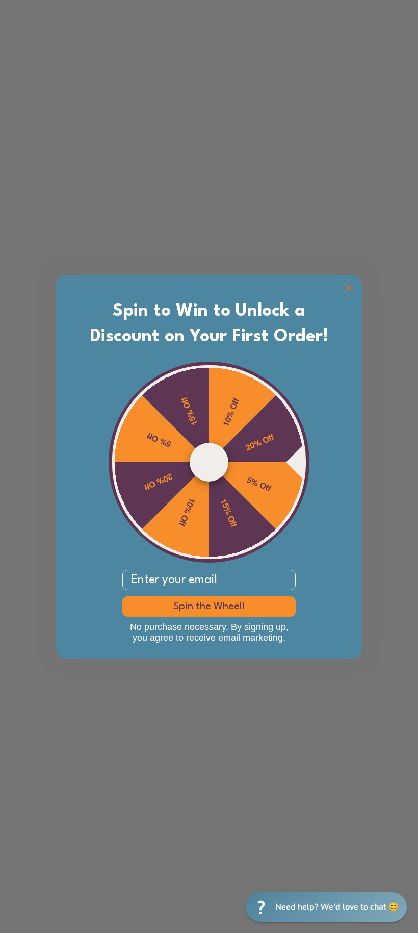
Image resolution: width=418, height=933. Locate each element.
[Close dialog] (349, 288)
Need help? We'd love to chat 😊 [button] (337, 907)
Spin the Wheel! (209, 606)
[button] (326, 907)
